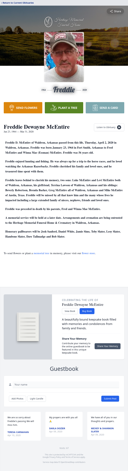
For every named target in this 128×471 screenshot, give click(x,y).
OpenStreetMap (67, 462)
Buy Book (87, 311)
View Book (70, 311)
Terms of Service (72, 457)
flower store (88, 253)
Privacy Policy (55, 457)
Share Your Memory (107, 346)
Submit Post (110, 398)
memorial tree (41, 253)
